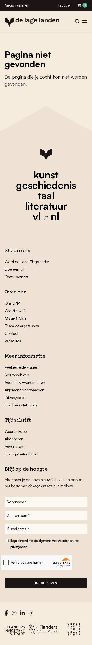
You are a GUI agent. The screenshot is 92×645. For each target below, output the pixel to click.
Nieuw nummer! (17, 5)
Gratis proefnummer (21, 454)
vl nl (46, 216)
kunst (46, 174)
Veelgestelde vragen (21, 367)
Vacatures (13, 341)
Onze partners (16, 276)
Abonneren (14, 439)
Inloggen (65, 5)
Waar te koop (16, 431)
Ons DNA (12, 303)
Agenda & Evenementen (25, 382)
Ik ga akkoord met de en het (44, 544)
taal (46, 195)
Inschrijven (46, 583)
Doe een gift (15, 269)
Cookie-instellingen (21, 405)
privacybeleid (18, 547)
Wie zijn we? (15, 310)
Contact (11, 333)
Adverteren (14, 446)
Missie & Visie (16, 318)
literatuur (46, 206)
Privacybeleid (16, 397)
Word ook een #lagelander (27, 261)
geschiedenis (46, 185)
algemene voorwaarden (53, 541)
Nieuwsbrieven (17, 374)
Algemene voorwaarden (24, 390)
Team (22, 325)
